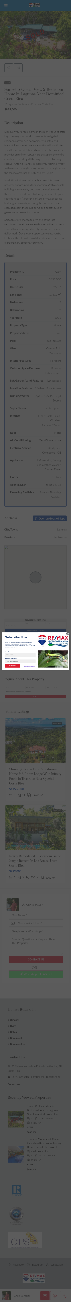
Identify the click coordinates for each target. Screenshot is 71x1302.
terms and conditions (29, 666)
